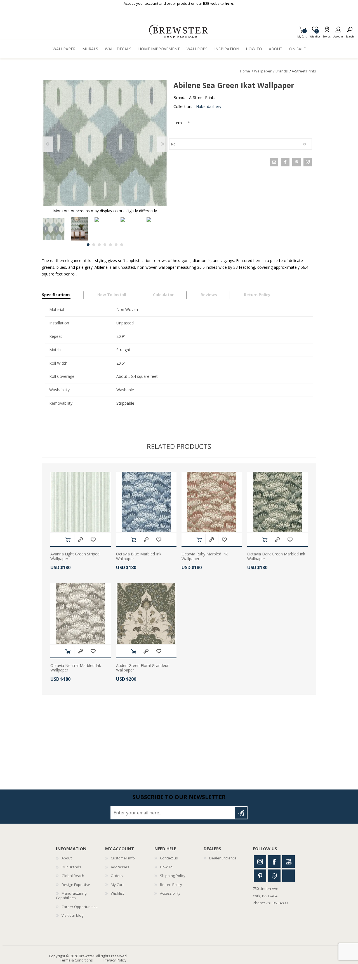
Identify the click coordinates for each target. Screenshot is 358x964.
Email (274, 162)
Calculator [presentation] (163, 294)
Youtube (288, 861)
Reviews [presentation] (209, 294)
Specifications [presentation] (56, 294)
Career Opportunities (80, 906)
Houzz (274, 875)
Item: (178, 122)
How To (166, 866)
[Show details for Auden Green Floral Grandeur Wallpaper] (146, 613)
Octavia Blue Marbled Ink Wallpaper (138, 556)
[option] (54, 229)
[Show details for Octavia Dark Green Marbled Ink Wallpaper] (277, 502)
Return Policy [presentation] (257, 294)
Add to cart (68, 539)
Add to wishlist (93, 539)
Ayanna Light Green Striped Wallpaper (75, 556)
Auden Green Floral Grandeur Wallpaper (142, 668)
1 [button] (88, 244)
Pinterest (260, 875)
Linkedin (288, 875)
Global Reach (73, 875)
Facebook (274, 861)
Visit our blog (72, 915)
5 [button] (110, 244)
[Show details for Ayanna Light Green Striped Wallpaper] (80, 502)
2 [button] (93, 244)
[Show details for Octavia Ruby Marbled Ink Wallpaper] (212, 502)
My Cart (117, 884)
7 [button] (121, 244)
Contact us (169, 858)
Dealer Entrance (223, 858)
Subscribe (241, 813)
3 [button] (99, 244)
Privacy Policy (114, 960)
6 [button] (116, 244)
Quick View (80, 539)
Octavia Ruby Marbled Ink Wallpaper (205, 556)
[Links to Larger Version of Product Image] (105, 143)
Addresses (120, 866)
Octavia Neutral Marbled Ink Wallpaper (75, 668)
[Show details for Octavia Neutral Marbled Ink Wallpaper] (80, 613)
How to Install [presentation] (111, 294)
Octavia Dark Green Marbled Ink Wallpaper (276, 556)
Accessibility (170, 893)
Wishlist (117, 893)
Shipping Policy (172, 875)
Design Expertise (76, 884)
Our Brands (71, 866)
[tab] (63, 295)
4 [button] (104, 244)
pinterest (296, 162)
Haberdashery (208, 106)
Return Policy (171, 884)
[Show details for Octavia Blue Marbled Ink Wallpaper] (146, 502)
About (67, 858)
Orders (117, 875)
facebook (285, 162)
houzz (307, 162)
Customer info (123, 858)
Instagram (260, 861)
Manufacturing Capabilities (71, 895)
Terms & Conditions (76, 960)
